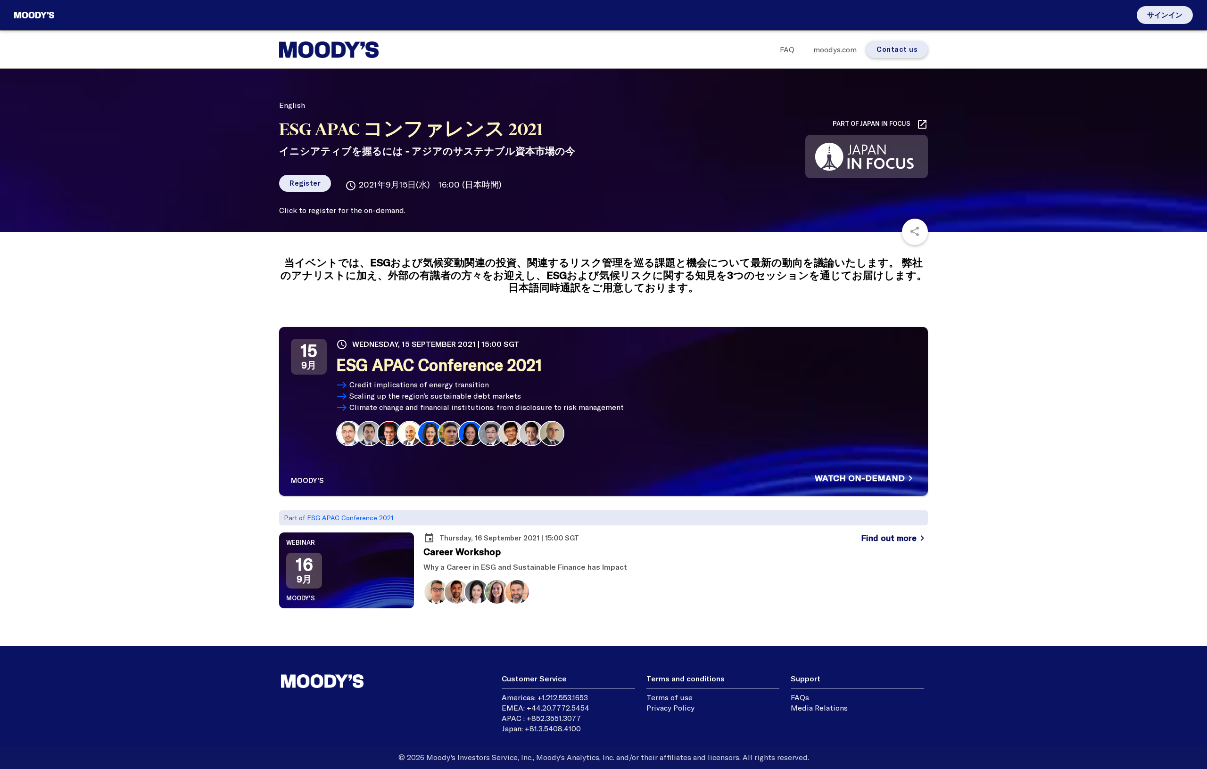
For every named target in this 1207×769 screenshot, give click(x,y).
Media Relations (819, 707)
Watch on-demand (865, 478)
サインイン (1164, 14)
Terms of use (669, 697)
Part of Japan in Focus (880, 124)
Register (305, 183)
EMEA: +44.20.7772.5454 (545, 707)
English (292, 105)
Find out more (894, 538)
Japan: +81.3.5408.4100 (541, 728)
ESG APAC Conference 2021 (350, 518)
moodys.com (835, 49)
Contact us (897, 49)
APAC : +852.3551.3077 (541, 718)
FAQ (787, 49)
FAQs (800, 697)
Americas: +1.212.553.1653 (545, 697)
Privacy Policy (670, 707)
